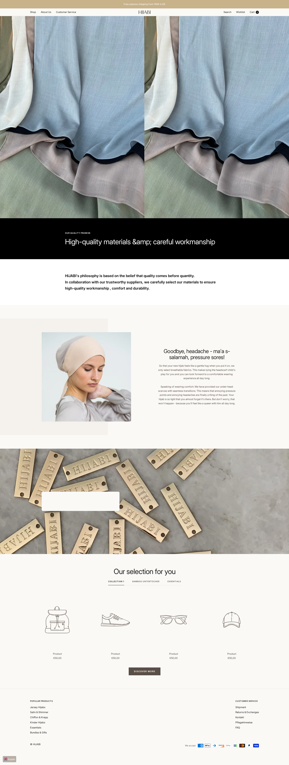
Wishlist (240, 12)
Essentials (35, 727)
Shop (33, 12)
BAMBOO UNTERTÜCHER (145, 581)
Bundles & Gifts (38, 732)
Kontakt (239, 717)
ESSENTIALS (174, 581)
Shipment (240, 707)
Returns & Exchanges (247, 712)
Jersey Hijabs (37, 707)
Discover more (144, 671)
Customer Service (66, 12)
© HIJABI (35, 744)
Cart (254, 12)
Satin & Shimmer (39, 712)
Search (227, 12)
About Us (46, 12)
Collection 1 (116, 581)
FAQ (237, 727)
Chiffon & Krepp (39, 717)
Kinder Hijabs (37, 722)
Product (57, 653)
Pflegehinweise (243, 722)
